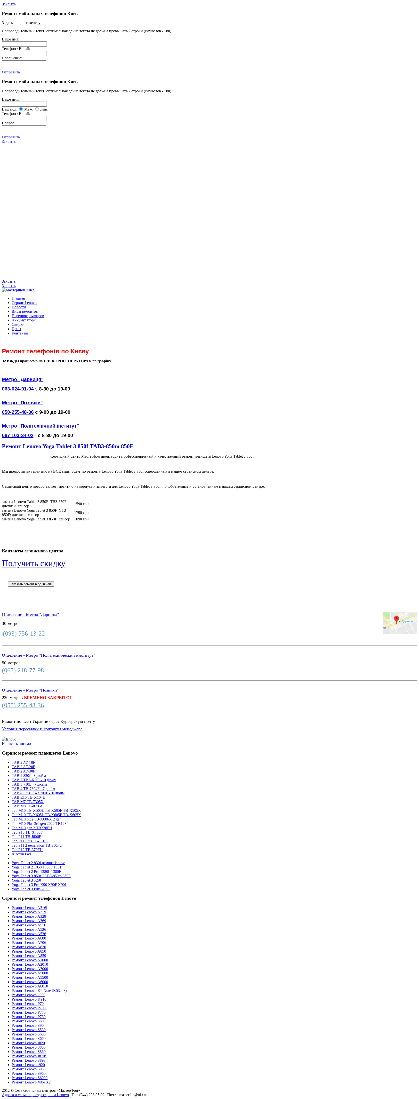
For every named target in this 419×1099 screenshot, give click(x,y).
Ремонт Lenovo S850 (29, 1047)
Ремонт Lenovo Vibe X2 (31, 1082)
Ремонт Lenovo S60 (28, 1021)
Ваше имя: (10, 39)
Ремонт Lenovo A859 (29, 956)
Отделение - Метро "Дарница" (30, 614)
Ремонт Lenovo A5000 (30, 973)
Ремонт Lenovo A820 (29, 947)
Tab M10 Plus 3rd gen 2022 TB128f (40, 823)
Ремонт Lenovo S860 (29, 1052)
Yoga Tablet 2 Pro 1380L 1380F (36, 871)
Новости (19, 307)
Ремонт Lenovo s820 (28, 1043)
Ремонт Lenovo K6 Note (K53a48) (39, 990)
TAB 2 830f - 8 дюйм (29, 775)
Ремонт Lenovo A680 (29, 938)
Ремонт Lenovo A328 (29, 916)
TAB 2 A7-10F (23, 762)
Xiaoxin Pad (21, 854)
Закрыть (9, 4)
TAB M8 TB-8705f (27, 806)
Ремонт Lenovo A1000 (30, 960)
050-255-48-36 (18, 412)
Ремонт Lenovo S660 (29, 1038)
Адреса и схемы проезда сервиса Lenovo (35, 1095)
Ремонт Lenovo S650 (29, 1034)
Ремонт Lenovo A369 (29, 921)
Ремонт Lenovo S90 (28, 1025)
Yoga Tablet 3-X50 (26, 880)
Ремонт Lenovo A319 (29, 912)
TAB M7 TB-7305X (28, 802)
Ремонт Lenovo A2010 (30, 964)
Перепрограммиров (28, 316)
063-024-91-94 (18, 388)
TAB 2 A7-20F (23, 767)
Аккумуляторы (24, 320)
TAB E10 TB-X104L (28, 797)
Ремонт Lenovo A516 (29, 925)
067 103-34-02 (17, 435)
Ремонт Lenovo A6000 (30, 982)
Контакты (20, 333)
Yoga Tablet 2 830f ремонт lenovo (38, 863)
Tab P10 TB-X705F (27, 832)
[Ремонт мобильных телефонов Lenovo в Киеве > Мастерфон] (18, 290)
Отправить (11, 72)
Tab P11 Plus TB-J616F (30, 841)
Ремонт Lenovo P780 (29, 1017)
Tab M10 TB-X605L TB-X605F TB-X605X (46, 815)
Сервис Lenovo (24, 303)
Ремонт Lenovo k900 (28, 995)
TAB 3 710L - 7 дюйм (29, 784)
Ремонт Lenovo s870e (29, 1056)
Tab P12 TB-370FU (27, 850)
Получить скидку (33, 563)
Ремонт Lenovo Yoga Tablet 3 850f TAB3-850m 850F (67, 446)
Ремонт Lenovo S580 (29, 1030)
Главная (18, 298)
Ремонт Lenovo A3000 (30, 969)
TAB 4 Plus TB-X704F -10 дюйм (38, 793)
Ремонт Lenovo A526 (29, 929)
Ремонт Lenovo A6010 (30, 986)
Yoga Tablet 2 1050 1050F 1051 (36, 867)
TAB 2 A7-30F (23, 771)
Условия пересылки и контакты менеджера (42, 728)
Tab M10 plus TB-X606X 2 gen (36, 819)
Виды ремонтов (25, 311)
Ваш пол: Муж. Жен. (25, 109)
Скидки (18, 324)
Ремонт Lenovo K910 (29, 999)
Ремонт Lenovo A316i (29, 908)
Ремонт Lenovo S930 (29, 1069)
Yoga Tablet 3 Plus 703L (31, 889)
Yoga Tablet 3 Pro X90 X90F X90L (39, 885)
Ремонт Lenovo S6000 (30, 1078)
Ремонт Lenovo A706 (29, 942)
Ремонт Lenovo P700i (29, 1008)
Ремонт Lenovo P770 (29, 1012)
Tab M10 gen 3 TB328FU (32, 828)
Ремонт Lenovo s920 (28, 1065)
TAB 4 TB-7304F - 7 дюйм (33, 789)
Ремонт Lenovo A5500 (30, 977)
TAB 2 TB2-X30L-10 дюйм (34, 780)
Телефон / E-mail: (16, 49)
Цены (16, 329)
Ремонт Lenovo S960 (29, 1073)
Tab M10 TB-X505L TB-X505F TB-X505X (46, 810)
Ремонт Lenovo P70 (28, 1004)
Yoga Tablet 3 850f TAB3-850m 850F (41, 876)
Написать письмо (16, 743)
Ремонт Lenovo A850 (29, 951)
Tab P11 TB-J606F (26, 837)
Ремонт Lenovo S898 (29, 1060)
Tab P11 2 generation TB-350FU (37, 845)
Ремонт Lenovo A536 (29, 934)
